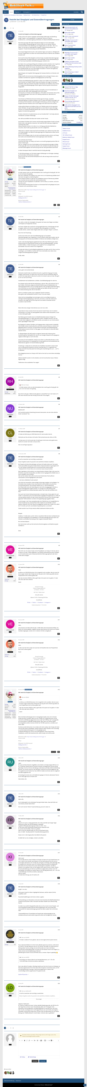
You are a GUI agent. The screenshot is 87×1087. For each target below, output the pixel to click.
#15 (59, 793)
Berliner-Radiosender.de (24, 202)
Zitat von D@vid (25, 697)
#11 (59, 619)
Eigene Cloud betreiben (70, 45)
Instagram (47, 602)
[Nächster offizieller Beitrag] (55, 205)
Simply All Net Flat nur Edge (71, 87)
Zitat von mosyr (25, 385)
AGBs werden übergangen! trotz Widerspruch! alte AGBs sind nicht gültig (73, 106)
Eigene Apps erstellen (70, 32)
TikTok (28, 602)
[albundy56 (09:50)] (71, 80)
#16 (59, 815)
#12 (59, 640)
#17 (59, 852)
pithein (66, 37)
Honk (66, 55)
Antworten (42, 1061)
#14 (59, 758)
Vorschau (35, 1061)
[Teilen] (58, 28)
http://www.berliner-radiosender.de (12, 188)
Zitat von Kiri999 (25, 937)
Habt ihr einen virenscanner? (71, 36)
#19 (59, 929)
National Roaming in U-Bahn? (72, 72)
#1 (59, 31)
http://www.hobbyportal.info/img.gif (35, 189)
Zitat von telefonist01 (26, 991)
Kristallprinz (79, 122)
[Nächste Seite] (13, 28)
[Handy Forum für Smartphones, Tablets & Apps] (43, 5)
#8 (59, 453)
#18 (59, 883)
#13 (59, 689)
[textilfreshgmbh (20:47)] (69, 80)
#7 (59, 428)
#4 (59, 264)
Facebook (40, 602)
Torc (65, 30)
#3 (59, 216)
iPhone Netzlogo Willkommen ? (72, 101)
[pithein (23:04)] (66, 80)
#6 (59, 404)
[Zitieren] (58, 161)
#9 (59, 545)
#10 (59, 564)
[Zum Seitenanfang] (84, 1085)
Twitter (34, 602)
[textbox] (39, 1048)
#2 (59, 167)
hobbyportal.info (22, 198)
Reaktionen (7, 579)
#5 (59, 377)
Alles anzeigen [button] (39, 999)
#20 (59, 983)
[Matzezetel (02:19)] (64, 80)
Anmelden (76, 12)
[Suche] (82, 12)
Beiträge (6, 181)
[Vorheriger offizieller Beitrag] (52, 752)
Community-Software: (43, 1085)
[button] (22, 1056)
